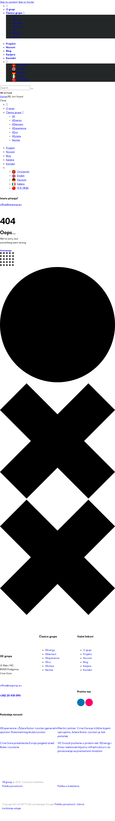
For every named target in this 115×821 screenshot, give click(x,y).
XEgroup (7, 781)
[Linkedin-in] (81, 702)
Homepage (6, 250)
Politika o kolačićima (68, 786)
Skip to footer (26, 1)
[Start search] (32, 88)
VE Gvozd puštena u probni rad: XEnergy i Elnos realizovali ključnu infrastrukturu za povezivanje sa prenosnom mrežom (85, 747)
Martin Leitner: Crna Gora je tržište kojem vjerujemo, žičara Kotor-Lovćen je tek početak (84, 732)
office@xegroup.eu (11, 204)
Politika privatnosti (12, 786)
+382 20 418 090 (10, 695)
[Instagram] (89, 702)
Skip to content (9, 1)
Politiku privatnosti (65, 804)
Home (3, 96)
